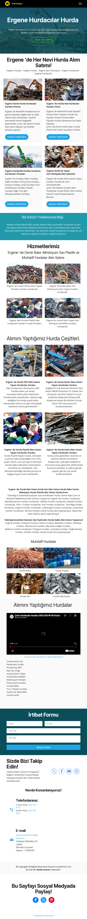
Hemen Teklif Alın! (16, 136)
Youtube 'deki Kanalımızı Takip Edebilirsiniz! (43, 657)
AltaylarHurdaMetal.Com (59, 866)
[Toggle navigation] (80, 4)
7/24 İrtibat (17, 4)
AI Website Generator (43, 916)
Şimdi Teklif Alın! (42, 39)
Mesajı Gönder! (43, 747)
